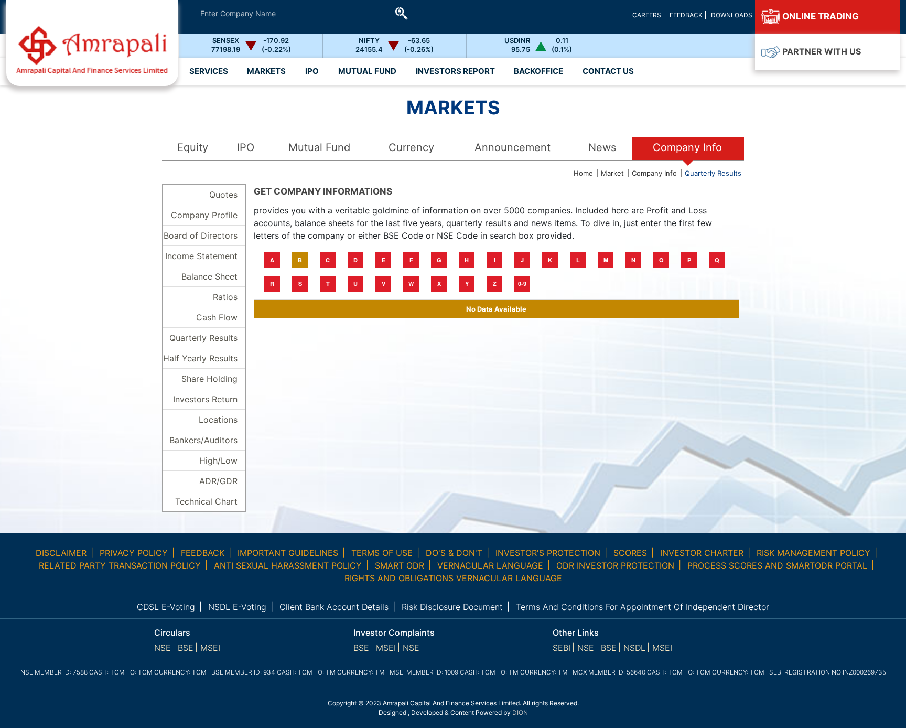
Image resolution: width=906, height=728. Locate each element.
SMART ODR (399, 565)
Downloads (731, 15)
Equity (192, 147)
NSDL (634, 648)
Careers (646, 15)
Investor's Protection (547, 553)
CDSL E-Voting (166, 607)
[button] (455, 71)
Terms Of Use (382, 553)
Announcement (512, 147)
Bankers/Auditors (203, 440)
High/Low (218, 460)
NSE (162, 648)
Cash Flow (217, 317)
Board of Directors (201, 235)
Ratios (225, 297)
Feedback (686, 15)
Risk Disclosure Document (452, 607)
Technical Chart (206, 501)
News (602, 147)
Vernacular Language (490, 565)
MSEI (210, 648)
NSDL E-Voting (237, 607)
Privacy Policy (134, 553)
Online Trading (819, 16)
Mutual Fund (319, 147)
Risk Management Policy (813, 553)
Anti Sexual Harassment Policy (288, 565)
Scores (630, 553)
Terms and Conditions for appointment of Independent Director (642, 607)
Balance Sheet (209, 276)
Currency (411, 147)
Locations (218, 419)
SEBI (561, 648)
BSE (185, 648)
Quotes (223, 194)
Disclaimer (61, 553)
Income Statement (201, 256)
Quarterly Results (713, 173)
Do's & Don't (454, 553)
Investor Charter (701, 553)
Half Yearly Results (200, 358)
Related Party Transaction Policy (120, 565)
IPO (245, 147)
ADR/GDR (218, 481)
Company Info (687, 147)
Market (612, 173)
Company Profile (204, 215)
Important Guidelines (288, 553)
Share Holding (209, 378)
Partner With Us (820, 51)
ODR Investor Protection (615, 565)
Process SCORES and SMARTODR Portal (777, 565)
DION (520, 712)
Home (583, 173)
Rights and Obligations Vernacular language (453, 578)
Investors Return (205, 399)
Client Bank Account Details (334, 607)
